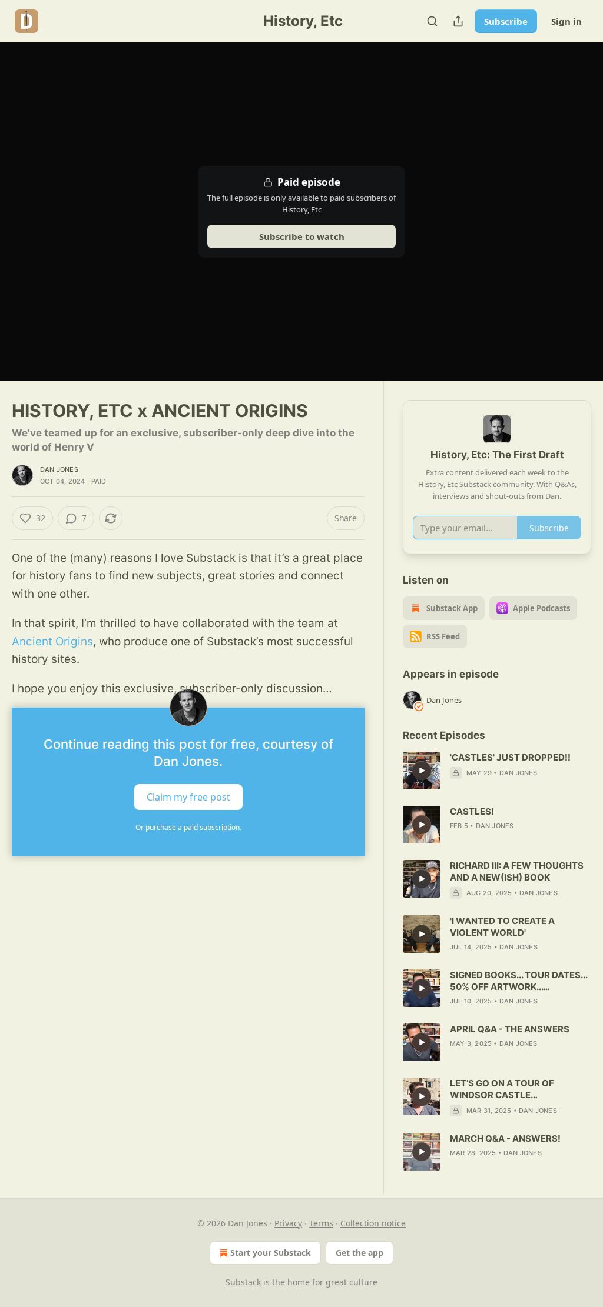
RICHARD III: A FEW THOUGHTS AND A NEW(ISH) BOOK (517, 871)
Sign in (566, 21)
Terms (321, 1223)
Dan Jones (59, 469)
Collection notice (373, 1223)
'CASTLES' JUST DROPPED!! (510, 757)
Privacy (288, 1223)
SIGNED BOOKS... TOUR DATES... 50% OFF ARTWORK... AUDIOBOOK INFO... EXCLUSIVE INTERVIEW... (518, 981)
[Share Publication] (458, 21)
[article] (497, 770)
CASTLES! (472, 811)
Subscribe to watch (301, 236)
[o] (421, 770)
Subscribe (506, 21)
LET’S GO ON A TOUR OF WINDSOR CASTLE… (502, 1089)
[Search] (432, 21)
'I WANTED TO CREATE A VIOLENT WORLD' (502, 926)
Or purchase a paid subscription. (188, 827)
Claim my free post (188, 796)
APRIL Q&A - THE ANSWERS (509, 1029)
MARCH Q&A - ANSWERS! (505, 1138)
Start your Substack (270, 1252)
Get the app (359, 1252)
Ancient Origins (52, 641)
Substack (243, 1282)
